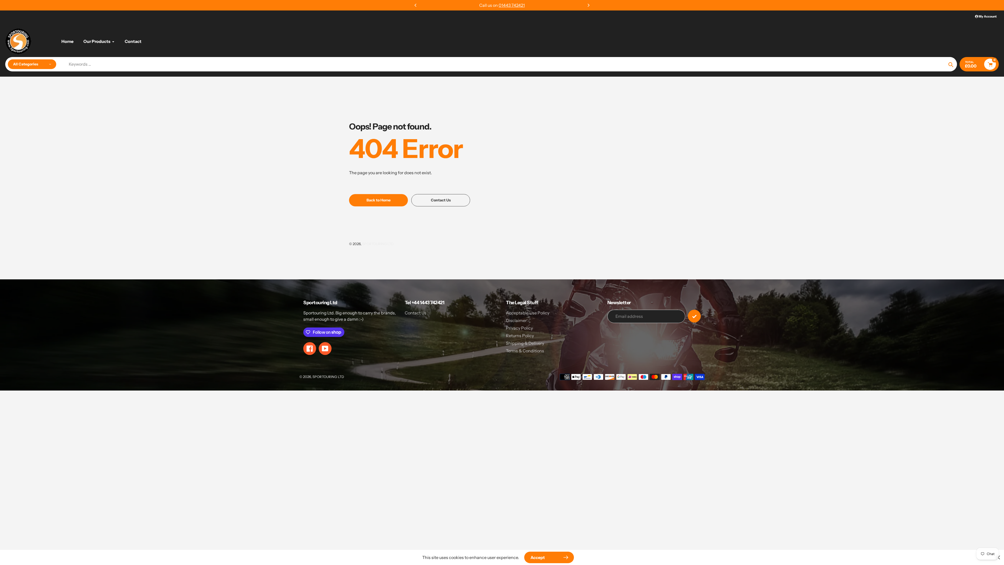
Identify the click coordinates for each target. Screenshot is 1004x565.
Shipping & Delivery (525, 343)
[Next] (588, 5)
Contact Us (415, 312)
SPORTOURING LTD (378, 244)
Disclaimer (516, 320)
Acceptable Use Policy (527, 312)
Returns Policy (520, 335)
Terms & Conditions (525, 350)
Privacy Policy (519, 328)
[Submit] (694, 316)
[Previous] (415, 5)
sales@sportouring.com (510, 5)
